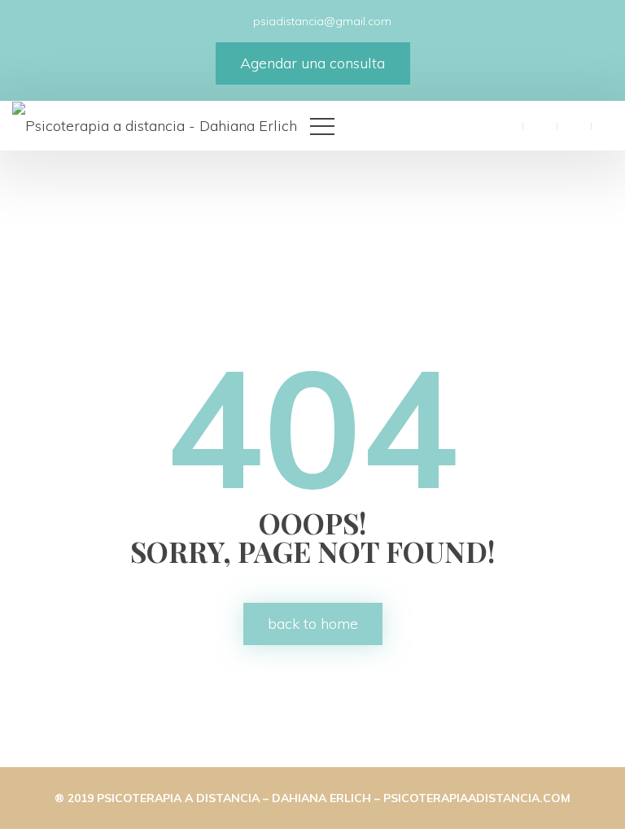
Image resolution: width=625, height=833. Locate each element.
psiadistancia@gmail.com (320, 21)
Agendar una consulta (312, 63)
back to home (313, 623)
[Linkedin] (539, 125)
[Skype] (608, 125)
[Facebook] (505, 125)
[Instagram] (574, 125)
